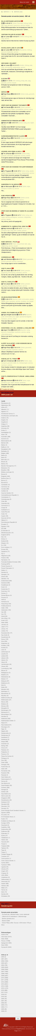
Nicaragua (4, 727)
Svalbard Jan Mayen (7, 821)
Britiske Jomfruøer (6, 472)
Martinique (4, 691)
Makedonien (5, 677)
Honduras (4, 601)
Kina (2, 641)
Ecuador (3, 524)
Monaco (3, 706)
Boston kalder (6, 920)
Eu (2, 545)
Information (4, 936)
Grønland (4, 583)
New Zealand (5, 725)
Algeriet (3, 411)
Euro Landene (5, 547)
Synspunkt (4, 947)
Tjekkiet (3, 848)
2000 (2, 957)
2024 (2, 1007)
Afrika (3, 407)
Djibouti (3, 520)
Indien (3, 608)
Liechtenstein (5, 664)
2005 (2, 967)
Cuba (3, 514)
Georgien (4, 574)
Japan (3, 626)
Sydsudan (4, 833)
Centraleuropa (5, 499)
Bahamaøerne (5, 441)
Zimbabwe (4, 896)
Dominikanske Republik (8, 522)
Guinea (3, 593)
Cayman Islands (6, 493)
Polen (3, 762)
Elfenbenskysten (6, 532)
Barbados (4, 451)
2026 (2, 1011)
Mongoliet (4, 708)
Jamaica (4, 624)
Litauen (3, 666)
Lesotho (3, 654)
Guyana (3, 597)
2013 (2, 984)
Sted (2, 945)
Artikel (3, 934)
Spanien (3, 812)
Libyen (3, 662)
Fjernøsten (4, 560)
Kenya (3, 639)
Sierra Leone (5, 796)
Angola (3, 420)
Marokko (4, 689)
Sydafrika (4, 827)
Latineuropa (4, 652)
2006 (2, 969)
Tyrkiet (3, 863)
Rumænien (4, 771)
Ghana (3, 576)
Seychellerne (5, 794)
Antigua (3, 424)
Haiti (2, 599)
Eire (2, 528)
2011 (2, 980)
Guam (3, 587)
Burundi (3, 482)
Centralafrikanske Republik (9, 495)
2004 (2, 965)
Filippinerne (4, 555)
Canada (3, 489)
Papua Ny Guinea (6, 756)
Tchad (3, 844)
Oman (3, 748)
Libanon (3, 658)
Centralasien (5, 497)
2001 (2, 959)
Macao (3, 670)
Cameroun (4, 487)
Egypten (3, 526)
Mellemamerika (5, 697)
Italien (3, 622)
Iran (2, 614)
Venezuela (4, 881)
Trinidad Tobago (6, 854)
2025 (2, 1009)
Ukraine (3, 869)
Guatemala (4, 589)
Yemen (3, 890)
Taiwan (3, 840)
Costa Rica (4, 512)
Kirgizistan (4, 643)
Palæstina (4, 752)
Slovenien (4, 806)
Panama (3, 754)
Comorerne (4, 505)
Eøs (2, 537)
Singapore (4, 798)
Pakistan (4, 750)
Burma (3, 480)
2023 (2, 1005)
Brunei (3, 474)
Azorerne (4, 438)
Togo (2, 850)
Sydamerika (5, 829)
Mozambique (5, 714)
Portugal (3, 764)
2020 (2, 998)
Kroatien (3, 645)
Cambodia (4, 484)
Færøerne (4, 551)
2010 (2, 978)
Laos (2, 649)
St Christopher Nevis (7, 817)
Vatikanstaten (5, 879)
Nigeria (3, 731)
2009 (2, 975)
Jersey (3, 629)
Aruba (3, 430)
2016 (2, 990)
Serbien (3, 791)
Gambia (3, 572)
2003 (2, 963)
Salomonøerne (5, 779)
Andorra (3, 418)
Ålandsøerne (5, 403)
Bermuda (4, 459)
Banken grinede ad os (8, 918)
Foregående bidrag (7, 389)
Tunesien (4, 856)
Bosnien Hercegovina (7, 466)
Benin (3, 457)
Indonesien (4, 610)
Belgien (3, 453)
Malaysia (4, 681)
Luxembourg (5, 668)
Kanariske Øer (5, 633)
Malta (3, 687)
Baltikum (4, 447)
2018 (2, 994)
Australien (4, 436)
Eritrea (3, 539)
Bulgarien (4, 476)
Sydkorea (4, 831)
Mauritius (4, 695)
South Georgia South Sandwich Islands (12, 810)
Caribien (3, 491)
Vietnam (3, 885)
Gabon (3, 570)
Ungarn (3, 871)
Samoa (3, 781)
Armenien (4, 428)
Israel (3, 620)
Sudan (3, 819)
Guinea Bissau (5, 595)
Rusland (3, 773)
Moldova (4, 704)
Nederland (4, 718)
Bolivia (3, 464)
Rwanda (3, 775)
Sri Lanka (4, 814)
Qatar (3, 769)
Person (3, 941)
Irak (2, 612)
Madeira (3, 675)
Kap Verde (4, 635)
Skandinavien (5, 800)
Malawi (3, 679)
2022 (2, 1003)
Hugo (15, 1031)
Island (3, 616)
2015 (2, 988)
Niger (3, 729)
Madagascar (5, 672)
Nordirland (4, 737)
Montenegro (4, 710)
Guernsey (4, 591)
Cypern (3, 516)
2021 (2, 1001)
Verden (3, 883)
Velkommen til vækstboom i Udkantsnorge (14, 916)
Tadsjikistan (4, 837)
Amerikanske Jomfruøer (8, 416)
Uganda (3, 867)
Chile (3, 501)
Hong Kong (4, 604)
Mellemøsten (5, 700)
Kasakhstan (4, 637)
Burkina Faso (5, 478)
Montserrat (4, 712)
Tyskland (4, 865)
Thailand (3, 846)
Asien (3, 434)
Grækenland (5, 581)
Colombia (4, 503)
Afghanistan (4, 405)
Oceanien (4, 743)
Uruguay (4, 873)
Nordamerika (5, 733)
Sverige (3, 823)
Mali (2, 685)
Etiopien (3, 543)
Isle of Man (4, 618)
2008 (2, 973)
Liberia (3, 660)
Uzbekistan (4, 877)
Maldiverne (4, 683)
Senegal (3, 789)
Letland (3, 656)
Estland (3, 541)
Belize (3, 455)
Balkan (3, 445)
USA (2, 875)
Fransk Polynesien (6, 568)
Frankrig (3, 564)
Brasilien (4, 470)
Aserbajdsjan (5, 432)
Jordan (3, 631)
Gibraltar (4, 578)
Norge (3, 741)
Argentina (4, 426)
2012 (2, 982)
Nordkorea (4, 739)
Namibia (3, 716)
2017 (2, 992)
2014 (2, 986)
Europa (3, 549)
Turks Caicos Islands (7, 860)
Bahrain (3, 443)
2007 (2, 971)
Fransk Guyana (5, 566)
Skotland (4, 802)
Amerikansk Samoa (7, 413)
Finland (3, 558)
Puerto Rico (4, 766)
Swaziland (4, 825)
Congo (3, 507)
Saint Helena (5, 777)
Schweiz (4, 787)
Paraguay (4, 758)
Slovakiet (4, 804)
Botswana (4, 468)
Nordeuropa (4, 735)
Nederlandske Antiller (7, 720)
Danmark (4, 518)
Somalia (3, 808)
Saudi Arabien (5, 785)
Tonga (3, 852)
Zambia (3, 894)
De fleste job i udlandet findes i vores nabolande (15, 914)
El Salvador (4, 530)
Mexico (3, 702)
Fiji (2, 553)
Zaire (3, 892)
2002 (2, 961)
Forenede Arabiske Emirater (9, 562)
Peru (2, 760)
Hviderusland (5, 606)
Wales (3, 888)
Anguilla (3, 422)
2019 (2, 996)
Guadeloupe (5, 585)
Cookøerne (4, 510)
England (3, 535)
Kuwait (3, 647)
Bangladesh (4, 449)
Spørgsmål (4, 943)
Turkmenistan (5, 858)
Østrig (3, 746)
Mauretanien (5, 693)
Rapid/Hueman (20, 1029)
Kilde (2, 939)
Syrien (3, 835)
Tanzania (4, 842)
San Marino (4, 783)
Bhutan (3, 461)
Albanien (4, 409)
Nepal (3, 723)
